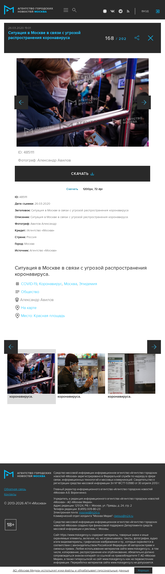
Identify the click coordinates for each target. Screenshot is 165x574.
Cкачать (72, 189)
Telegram (120, 11)
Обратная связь (15, 489)
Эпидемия (88, 283)
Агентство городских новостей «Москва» (28, 10)
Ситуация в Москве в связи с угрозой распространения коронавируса (44, 35)
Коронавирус (50, 283)
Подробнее (31, 376)
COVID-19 (29, 283)
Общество (30, 291)
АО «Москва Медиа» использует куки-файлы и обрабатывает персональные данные (71, 570)
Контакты (10, 494)
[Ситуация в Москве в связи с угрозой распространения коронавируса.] (83, 102)
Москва (70, 283)
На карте (29, 307)
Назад (21, 102)
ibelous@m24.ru (123, 516)
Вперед (144, 102)
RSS (128, 11)
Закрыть (151, 38)
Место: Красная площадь (43, 315)
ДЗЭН (105, 11)
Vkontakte (112, 11)
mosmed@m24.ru (89, 512)
